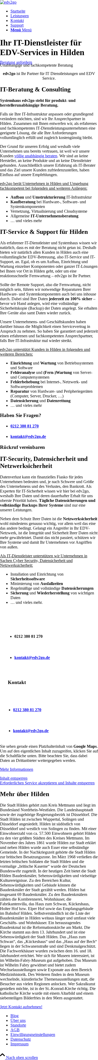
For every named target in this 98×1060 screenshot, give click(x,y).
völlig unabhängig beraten (35, 156)
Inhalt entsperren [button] (13, 778)
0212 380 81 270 (24, 426)
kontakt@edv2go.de (28, 436)
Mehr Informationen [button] (16, 769)
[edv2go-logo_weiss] (8, 2)
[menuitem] (54, 11)
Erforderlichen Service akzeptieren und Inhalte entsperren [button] (47, 783)
